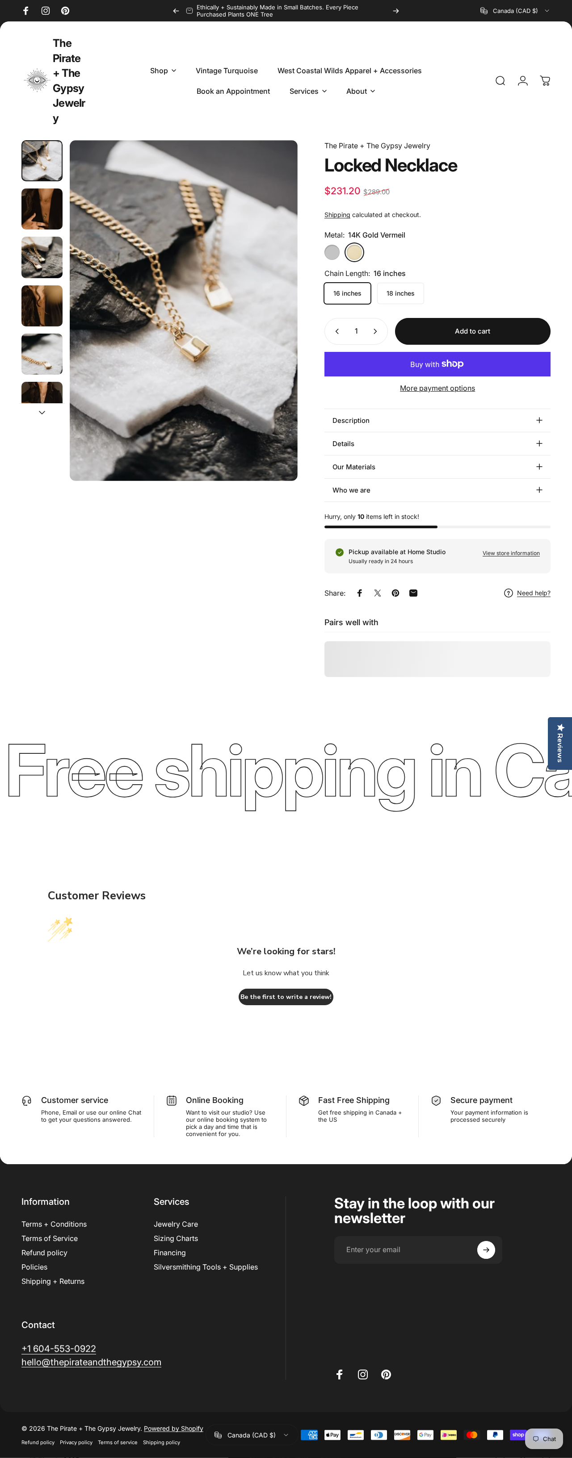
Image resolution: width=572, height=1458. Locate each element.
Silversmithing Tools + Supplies (206, 1266)
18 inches (401, 293)
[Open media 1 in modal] (184, 310)
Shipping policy (161, 1442)
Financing (170, 1252)
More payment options (437, 388)
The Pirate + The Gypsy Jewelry (69, 81)
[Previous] (176, 10)
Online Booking (215, 1100)
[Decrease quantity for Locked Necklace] (335, 331)
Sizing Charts (176, 1238)
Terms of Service (49, 1238)
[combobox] (515, 10)
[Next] (396, 10)
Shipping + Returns (52, 1281)
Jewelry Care (176, 1224)
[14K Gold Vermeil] (354, 252)
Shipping (337, 214)
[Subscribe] (486, 1250)
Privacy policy (76, 1442)
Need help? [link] (534, 593)
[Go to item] (42, 160)
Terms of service (118, 1442)
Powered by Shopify (173, 1428)
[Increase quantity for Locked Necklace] (377, 331)
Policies (34, 1266)
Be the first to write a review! (286, 997)
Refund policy (44, 1252)
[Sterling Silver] (332, 252)
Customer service (74, 1100)
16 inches (347, 293)
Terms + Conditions (54, 1224)
